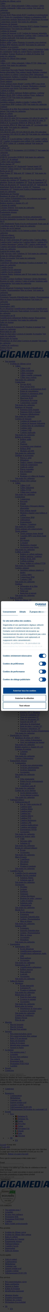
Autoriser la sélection (24, 698)
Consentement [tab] (9, 612)
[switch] (42, 664)
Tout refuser (24, 706)
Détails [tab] (23, 612)
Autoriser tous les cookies (24, 691)
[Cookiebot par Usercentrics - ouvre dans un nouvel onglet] (35, 604)
